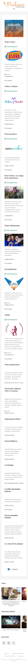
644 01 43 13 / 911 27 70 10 (14, 383)
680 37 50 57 (10, 305)
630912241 (9, 76)
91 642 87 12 (10, 355)
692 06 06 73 (10, 124)
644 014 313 (10, 538)
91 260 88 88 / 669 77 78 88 (14, 483)
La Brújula (9, 465)
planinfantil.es (14, 5)
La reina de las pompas (14, 544)
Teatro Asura (10, 42)
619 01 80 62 (10, 435)
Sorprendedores (11, 441)
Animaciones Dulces (13, 419)
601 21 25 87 (10, 562)
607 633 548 (10, 459)
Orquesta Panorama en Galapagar (11, 629)
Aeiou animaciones (12, 365)
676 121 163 (10, 413)
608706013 (9, 216)
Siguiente (15, 569)
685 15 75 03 (10, 166)
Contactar (9, 80)
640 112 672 (10, 505)
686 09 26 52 (10, 259)
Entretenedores (11, 134)
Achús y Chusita (11, 86)
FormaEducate (11, 269)
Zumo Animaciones (12, 226)
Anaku (7, 315)
